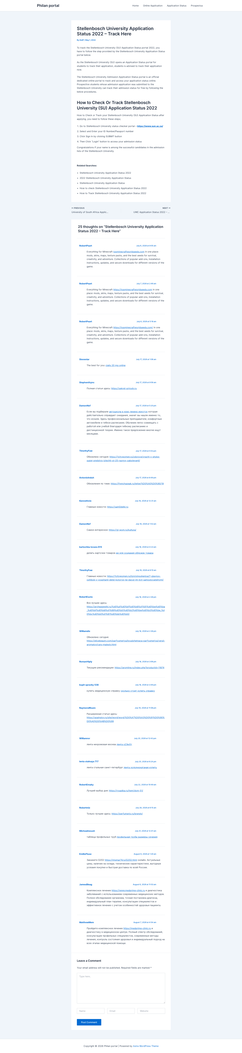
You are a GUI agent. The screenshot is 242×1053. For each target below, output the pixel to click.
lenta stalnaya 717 (88, 761)
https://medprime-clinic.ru (137, 928)
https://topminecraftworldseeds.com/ (133, 327)
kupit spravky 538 (89, 684)
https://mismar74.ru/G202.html (121, 860)
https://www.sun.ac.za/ (150, 126)
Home (135, 5)
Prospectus (197, 5)
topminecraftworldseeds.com (128, 251)
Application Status (176, 5)
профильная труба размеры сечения (137, 836)
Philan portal (48, 5)
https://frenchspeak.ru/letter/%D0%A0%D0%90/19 (137, 483)
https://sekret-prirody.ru (124, 388)
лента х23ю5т (124, 744)
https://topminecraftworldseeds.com (132, 289)
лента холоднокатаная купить (140, 767)
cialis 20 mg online (115, 365)
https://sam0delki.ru (117, 506)
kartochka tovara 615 (90, 547)
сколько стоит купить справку (138, 690)
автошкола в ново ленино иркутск (128, 411)
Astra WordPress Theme (146, 1046)
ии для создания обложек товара (134, 553)
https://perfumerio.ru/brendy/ (127, 813)
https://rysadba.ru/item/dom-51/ (126, 790)
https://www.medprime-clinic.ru (128, 890)
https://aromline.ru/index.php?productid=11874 (139, 667)
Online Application (152, 5)
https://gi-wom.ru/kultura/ (122, 529)
